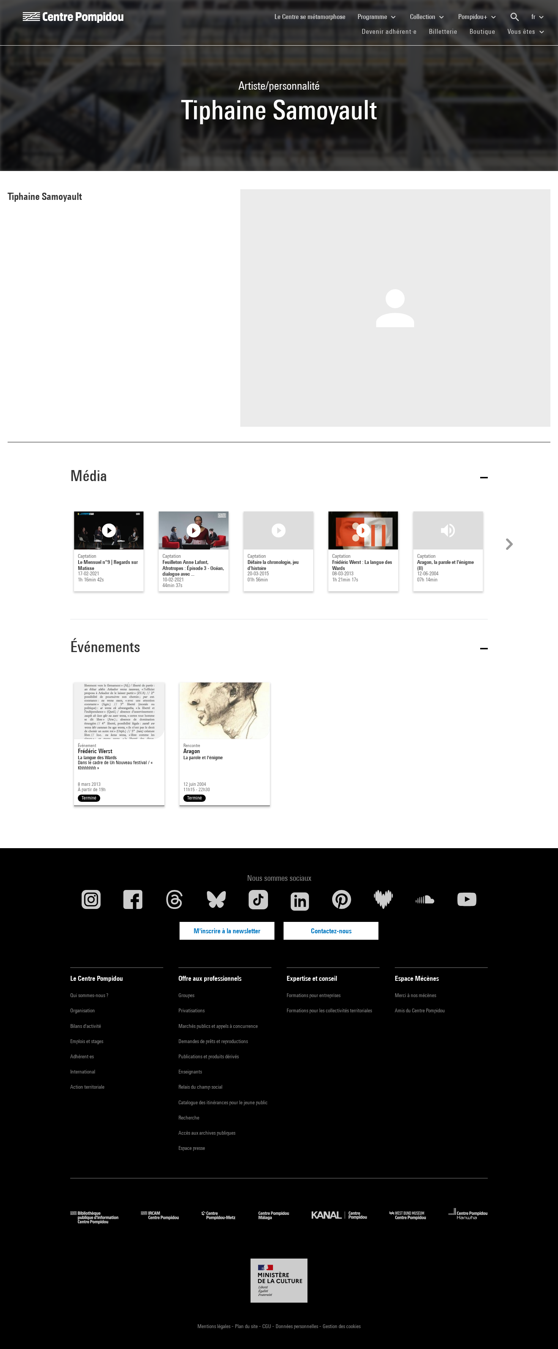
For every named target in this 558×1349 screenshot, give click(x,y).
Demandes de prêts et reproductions (213, 1041)
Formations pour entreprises (313, 995)
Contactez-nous (331, 931)
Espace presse (191, 1148)
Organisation (82, 1010)
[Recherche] (514, 17)
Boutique (485, 31)
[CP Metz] (224, 1221)
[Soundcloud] (425, 901)
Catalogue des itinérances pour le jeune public (223, 1102)
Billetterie (443, 31)
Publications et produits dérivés (208, 1056)
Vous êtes (522, 31)
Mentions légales (214, 1326)
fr (534, 17)
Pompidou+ (473, 17)
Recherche (188, 1118)
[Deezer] (383, 901)
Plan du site (247, 1326)
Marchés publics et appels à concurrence (218, 1026)
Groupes (186, 995)
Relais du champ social (200, 1087)
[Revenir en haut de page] (540, 1331)
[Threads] (174, 901)
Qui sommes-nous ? (89, 995)
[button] (279, 477)
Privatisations (191, 1010)
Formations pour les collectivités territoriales (329, 1010)
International (82, 1072)
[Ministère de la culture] (279, 1281)
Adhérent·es (82, 1056)
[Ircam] (165, 1221)
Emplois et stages (86, 1041)
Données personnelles (297, 1326)
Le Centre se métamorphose (313, 16)
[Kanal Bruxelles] (345, 1221)
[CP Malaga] (279, 1221)
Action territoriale (87, 1087)
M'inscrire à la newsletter (227, 931)
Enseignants (190, 1072)
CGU (267, 1326)
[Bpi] (99, 1221)
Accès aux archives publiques (206, 1133)
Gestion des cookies (342, 1326)
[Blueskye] (216, 901)
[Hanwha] (468, 1221)
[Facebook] (133, 901)
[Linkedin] (300, 901)
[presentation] (508, 544)
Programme (373, 17)
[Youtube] (467, 901)
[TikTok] (258, 901)
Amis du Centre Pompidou (420, 1010)
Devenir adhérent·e (392, 31)
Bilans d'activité (85, 1026)
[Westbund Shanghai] (413, 1221)
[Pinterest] (342, 901)
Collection (423, 17)
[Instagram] (91, 901)
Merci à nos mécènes (415, 995)
